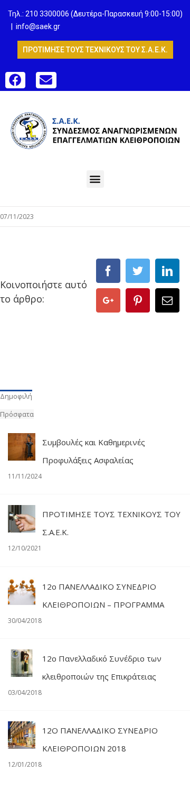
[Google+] (108, 300)
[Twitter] (138, 271)
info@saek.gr (38, 26)
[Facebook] (108, 271)
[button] (15, 80)
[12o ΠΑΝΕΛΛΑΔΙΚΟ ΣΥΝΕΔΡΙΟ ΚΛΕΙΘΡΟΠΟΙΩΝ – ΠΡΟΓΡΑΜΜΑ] (21, 586)
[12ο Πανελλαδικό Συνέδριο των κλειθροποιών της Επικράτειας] (21, 658)
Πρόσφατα (17, 414)
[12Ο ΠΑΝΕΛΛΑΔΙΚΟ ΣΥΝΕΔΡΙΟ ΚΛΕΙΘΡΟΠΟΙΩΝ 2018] (21, 730)
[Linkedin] (167, 271)
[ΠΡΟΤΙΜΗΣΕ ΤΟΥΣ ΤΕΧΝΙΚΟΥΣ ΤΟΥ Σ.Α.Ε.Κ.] (21, 514)
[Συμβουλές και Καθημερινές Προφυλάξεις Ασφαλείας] (21, 442)
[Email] (167, 300)
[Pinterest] (138, 300)
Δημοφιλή (16, 396)
